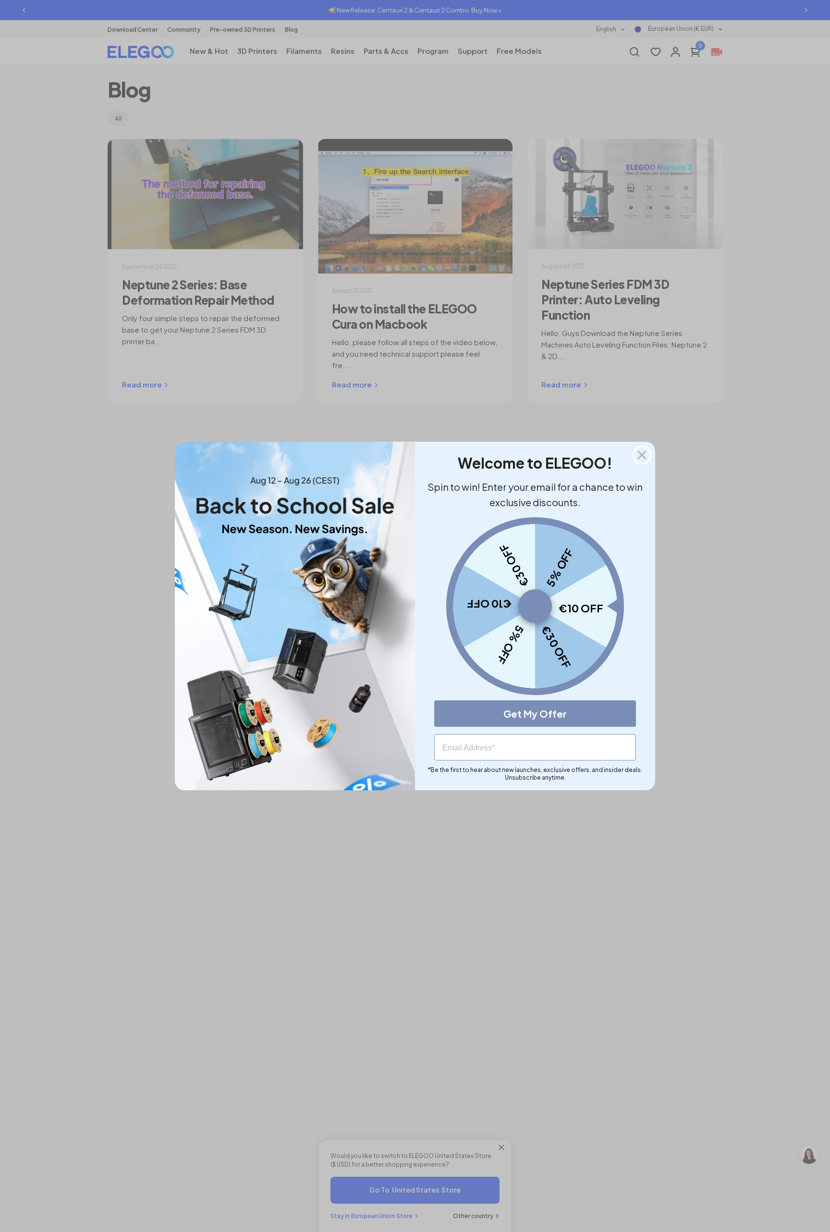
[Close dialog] (642, 455)
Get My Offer (535, 714)
